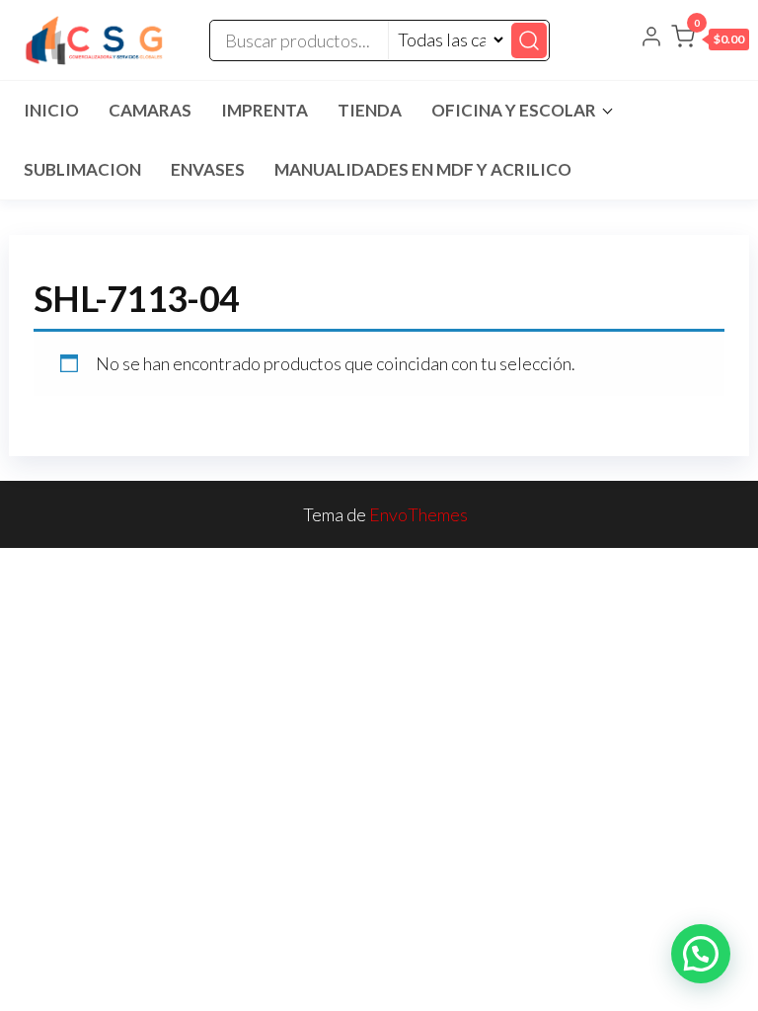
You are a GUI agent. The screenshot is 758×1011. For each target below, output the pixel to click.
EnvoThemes (418, 514)
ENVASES (208, 169)
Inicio (51, 110)
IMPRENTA (264, 110)
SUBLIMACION (82, 169)
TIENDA (370, 110)
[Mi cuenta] (651, 38)
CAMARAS (150, 110)
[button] (710, 40)
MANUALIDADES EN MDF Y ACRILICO (422, 169)
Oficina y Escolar (513, 110)
